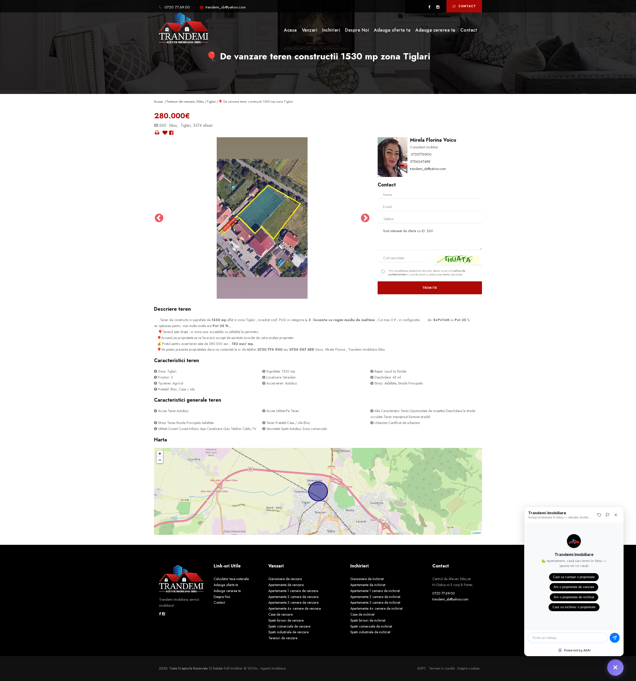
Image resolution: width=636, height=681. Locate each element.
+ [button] (160, 453)
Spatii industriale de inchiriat (370, 632)
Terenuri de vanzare (282, 638)
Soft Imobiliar (233, 668)
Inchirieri (331, 30)
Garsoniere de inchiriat (367, 578)
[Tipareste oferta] (157, 132)
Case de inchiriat (362, 614)
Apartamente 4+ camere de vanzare (294, 608)
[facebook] (429, 7)
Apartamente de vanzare (286, 584)
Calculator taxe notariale (231, 578)
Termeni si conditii (442, 668)
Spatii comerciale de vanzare (289, 626)
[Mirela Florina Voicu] (392, 157)
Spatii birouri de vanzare (286, 620)
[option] (262, 218)
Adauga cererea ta (435, 30)
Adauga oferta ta (392, 30)
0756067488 (420, 161)
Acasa (290, 30)
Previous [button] (159, 218)
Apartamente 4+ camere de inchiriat (376, 608)
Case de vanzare (280, 614)
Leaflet (477, 533)
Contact (467, 6)
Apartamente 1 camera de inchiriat (375, 590)
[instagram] (437, 7)
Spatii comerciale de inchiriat (371, 626)
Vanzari (310, 30)
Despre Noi (357, 30)
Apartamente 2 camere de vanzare (293, 596)
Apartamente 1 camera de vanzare (293, 590)
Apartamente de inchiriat (367, 584)
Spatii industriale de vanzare (288, 632)
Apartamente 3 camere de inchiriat (375, 602)
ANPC (421, 668)
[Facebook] (171, 133)
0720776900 (421, 154)
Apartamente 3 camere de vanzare (293, 602)
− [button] (160, 460)
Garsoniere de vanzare (285, 578)
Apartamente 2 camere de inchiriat (375, 596)
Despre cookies (468, 668)
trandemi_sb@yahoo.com (226, 7)
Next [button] (365, 218)
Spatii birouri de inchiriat (367, 620)
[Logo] (184, 29)
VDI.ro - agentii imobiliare (266, 668)
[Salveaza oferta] (165, 133)
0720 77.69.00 (177, 7)
